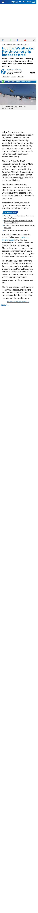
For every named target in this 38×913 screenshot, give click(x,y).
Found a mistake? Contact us (18, 302)
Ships (14, 76)
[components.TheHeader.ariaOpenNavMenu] (6, 2)
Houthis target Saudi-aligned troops (16, 230)
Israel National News (8, 44)
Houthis (20, 76)
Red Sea (6, 76)
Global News (20, 44)
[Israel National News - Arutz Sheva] (21, 2)
